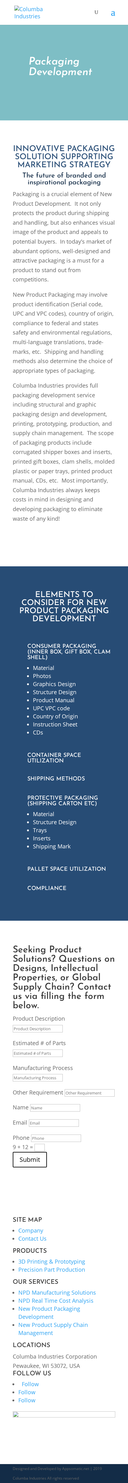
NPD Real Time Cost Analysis (56, 1300)
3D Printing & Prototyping (51, 1261)
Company (30, 1230)
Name (21, 1107)
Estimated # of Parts (39, 1043)
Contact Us (32, 1238)
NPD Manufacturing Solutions (57, 1292)
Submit (30, 1159)
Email (20, 1122)
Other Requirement (38, 1092)
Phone (21, 1137)
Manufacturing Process (43, 1068)
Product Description (39, 1018)
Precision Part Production (51, 1269)
